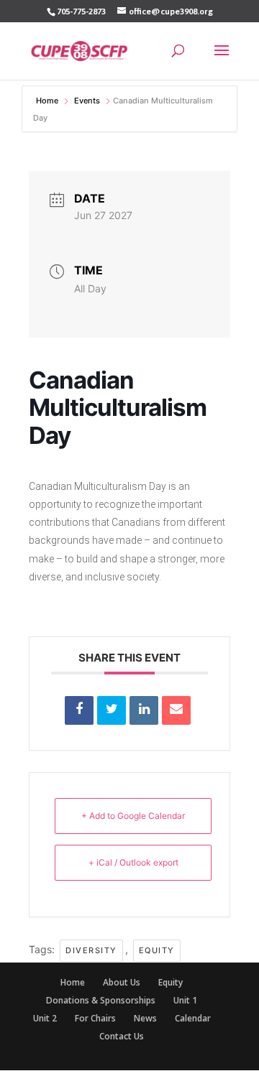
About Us (121, 982)
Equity (157, 950)
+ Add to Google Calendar (133, 815)
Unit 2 (45, 1018)
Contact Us (121, 1036)
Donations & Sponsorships (100, 1000)
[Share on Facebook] (79, 710)
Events (87, 101)
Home (48, 101)
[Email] (176, 710)
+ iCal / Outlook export (133, 862)
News (145, 1018)
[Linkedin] (144, 710)
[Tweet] (111, 710)
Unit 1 (185, 1000)
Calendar (193, 1018)
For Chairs (95, 1018)
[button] (221, 60)
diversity (91, 950)
